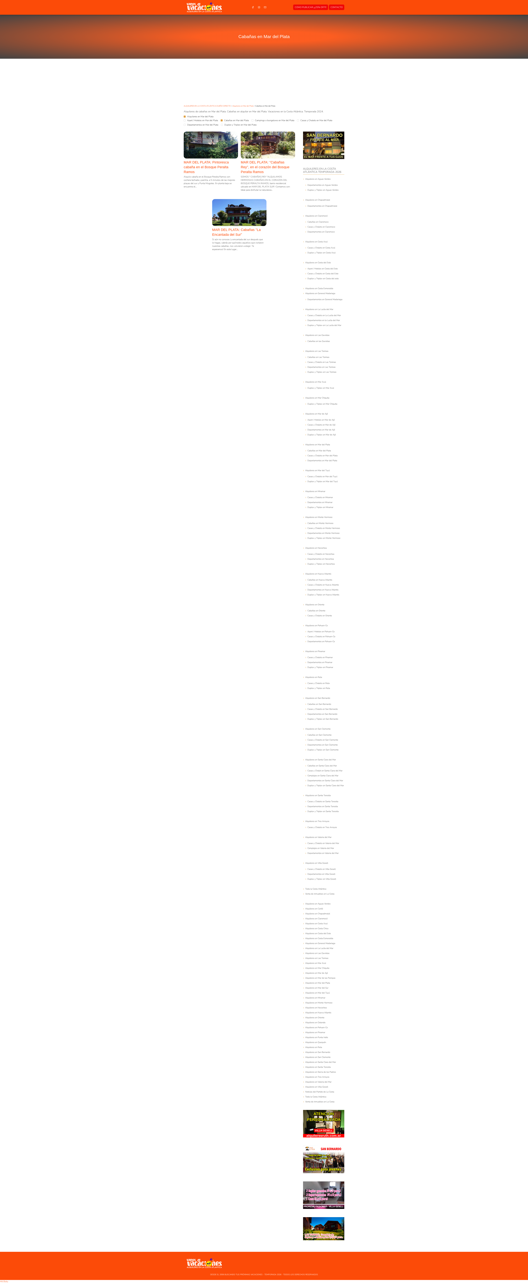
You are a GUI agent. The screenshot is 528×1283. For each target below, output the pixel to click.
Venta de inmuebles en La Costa (319, 893)
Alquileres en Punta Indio (316, 1037)
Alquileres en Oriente (314, 604)
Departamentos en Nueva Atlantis (322, 589)
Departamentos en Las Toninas (321, 367)
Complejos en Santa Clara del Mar (322, 775)
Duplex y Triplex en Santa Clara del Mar (325, 785)
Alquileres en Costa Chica (316, 928)
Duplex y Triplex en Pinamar (320, 667)
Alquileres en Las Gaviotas (317, 335)
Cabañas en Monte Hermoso (320, 523)
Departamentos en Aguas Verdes (322, 185)
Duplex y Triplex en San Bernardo (322, 719)
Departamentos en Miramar (319, 502)
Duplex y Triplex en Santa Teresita (323, 811)
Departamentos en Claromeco (321, 231)
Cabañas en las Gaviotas (318, 341)
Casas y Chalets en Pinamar (320, 657)
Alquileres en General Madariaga (320, 293)
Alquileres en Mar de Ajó (316, 413)
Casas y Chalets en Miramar (320, 497)
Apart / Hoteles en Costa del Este (322, 268)
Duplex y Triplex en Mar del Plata (240, 124)
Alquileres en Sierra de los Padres (320, 1072)
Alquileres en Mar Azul (315, 382)
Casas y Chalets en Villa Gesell (321, 869)
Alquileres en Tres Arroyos (317, 821)
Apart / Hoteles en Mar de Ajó (321, 419)
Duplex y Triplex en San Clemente (323, 749)
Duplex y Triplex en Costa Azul (321, 252)
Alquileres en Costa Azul (316, 241)
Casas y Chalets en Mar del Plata (316, 120)
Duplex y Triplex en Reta (318, 688)
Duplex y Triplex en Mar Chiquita (322, 404)
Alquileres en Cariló (314, 908)
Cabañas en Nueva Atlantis (319, 579)
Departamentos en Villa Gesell (321, 874)
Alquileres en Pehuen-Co (316, 625)
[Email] (265, 7)
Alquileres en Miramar (315, 491)
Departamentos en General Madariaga (324, 299)
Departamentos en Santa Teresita (322, 806)
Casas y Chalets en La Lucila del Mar (324, 315)
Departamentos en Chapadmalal (322, 206)
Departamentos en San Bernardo (322, 714)
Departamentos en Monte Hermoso (323, 533)
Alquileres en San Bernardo (317, 698)
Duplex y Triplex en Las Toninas (321, 372)
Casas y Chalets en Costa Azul (321, 247)
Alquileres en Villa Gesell (316, 863)
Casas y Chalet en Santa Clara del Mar (325, 770)
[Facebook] (253, 7)
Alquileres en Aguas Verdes (318, 179)
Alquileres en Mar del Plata (200, 116)
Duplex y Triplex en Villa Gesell (321, 879)
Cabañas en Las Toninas (318, 357)
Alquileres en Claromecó (316, 215)
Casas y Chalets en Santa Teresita (322, 801)
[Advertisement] (264, 82)
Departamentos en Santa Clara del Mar (325, 780)
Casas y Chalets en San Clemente (322, 739)
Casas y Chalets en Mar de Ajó (321, 424)
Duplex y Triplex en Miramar (320, 507)
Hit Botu (4, 1281)
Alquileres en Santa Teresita (318, 795)
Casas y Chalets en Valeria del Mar (323, 843)
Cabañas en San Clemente (319, 735)
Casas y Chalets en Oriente (319, 615)
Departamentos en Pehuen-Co (321, 641)
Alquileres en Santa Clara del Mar (320, 759)
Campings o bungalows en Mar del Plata (274, 120)
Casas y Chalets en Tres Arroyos (322, 827)
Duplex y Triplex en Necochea (321, 564)
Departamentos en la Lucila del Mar (323, 320)
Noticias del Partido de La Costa (319, 1091)
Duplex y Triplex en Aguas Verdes (323, 190)
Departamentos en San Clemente (322, 744)
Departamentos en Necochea (320, 559)
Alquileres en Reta (313, 677)
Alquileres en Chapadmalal (317, 200)
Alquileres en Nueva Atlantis (318, 573)
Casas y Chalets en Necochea (320, 554)
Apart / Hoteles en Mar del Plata (202, 120)
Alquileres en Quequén (315, 1042)
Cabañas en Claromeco (317, 222)
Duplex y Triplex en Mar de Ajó (321, 434)
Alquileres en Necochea (316, 548)
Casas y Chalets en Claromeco (321, 226)
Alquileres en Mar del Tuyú (317, 470)
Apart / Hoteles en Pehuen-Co (321, 631)
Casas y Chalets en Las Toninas (321, 362)
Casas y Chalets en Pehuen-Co (321, 636)
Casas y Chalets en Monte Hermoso (323, 528)
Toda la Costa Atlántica (315, 889)
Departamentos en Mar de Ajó (321, 429)
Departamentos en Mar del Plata (202, 124)
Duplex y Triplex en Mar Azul (320, 388)
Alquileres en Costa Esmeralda (319, 288)
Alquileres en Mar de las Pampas (320, 978)
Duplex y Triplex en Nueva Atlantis (323, 594)
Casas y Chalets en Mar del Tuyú (322, 476)
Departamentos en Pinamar (319, 662)
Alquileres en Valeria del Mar (318, 837)
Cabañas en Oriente (316, 610)
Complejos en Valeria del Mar (320, 848)
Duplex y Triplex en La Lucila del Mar (324, 325)
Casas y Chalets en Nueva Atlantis (323, 584)
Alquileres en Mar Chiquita (317, 397)
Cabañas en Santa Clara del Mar (322, 765)
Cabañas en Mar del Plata (236, 120)
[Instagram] (259, 7)
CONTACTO (337, 7)
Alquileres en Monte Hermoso (318, 517)
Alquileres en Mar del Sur (316, 987)
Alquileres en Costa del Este (318, 262)
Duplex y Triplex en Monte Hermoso (323, 538)
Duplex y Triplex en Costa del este (323, 278)
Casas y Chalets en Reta (318, 683)
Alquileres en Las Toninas (316, 351)
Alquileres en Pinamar (315, 651)
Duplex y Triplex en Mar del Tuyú (322, 481)
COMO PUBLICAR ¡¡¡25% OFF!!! (310, 7)
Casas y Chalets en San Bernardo (322, 709)
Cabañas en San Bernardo (319, 704)
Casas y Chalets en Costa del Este (322, 273)
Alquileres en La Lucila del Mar (319, 309)
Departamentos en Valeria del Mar (323, 853)
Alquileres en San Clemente (318, 728)
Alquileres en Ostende (315, 1022)
